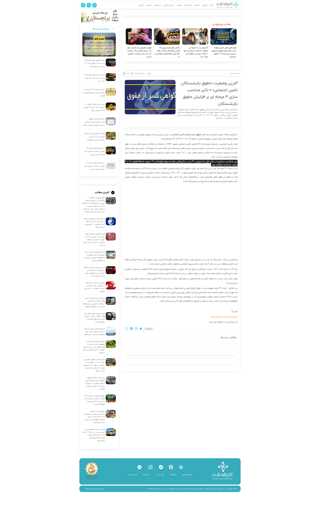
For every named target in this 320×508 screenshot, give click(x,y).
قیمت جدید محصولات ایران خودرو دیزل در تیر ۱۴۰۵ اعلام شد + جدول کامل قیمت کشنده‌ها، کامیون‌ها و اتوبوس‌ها (94, 435)
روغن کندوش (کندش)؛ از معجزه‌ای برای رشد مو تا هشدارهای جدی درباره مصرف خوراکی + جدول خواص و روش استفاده (94, 347)
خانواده (197, 5)
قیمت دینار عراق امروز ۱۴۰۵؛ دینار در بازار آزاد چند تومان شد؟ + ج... (94, 78)
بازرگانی (141, 5)
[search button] (88, 5)
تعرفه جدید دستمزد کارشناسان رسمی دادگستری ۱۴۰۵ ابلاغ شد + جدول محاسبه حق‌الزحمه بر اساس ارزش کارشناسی (95, 417)
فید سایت (160, 474)
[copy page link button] (128, 73)
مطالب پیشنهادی (222, 24)
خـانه (211, 5)
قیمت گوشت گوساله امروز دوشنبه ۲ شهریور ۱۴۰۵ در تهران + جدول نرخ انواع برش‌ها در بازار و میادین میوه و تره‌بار (94, 239)
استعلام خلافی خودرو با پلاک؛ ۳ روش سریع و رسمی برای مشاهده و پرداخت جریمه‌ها (94, 332)
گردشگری (157, 5)
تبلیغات (173, 474)
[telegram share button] (131, 329)
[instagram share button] (136, 329)
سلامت (179, 5)
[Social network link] (181, 467)
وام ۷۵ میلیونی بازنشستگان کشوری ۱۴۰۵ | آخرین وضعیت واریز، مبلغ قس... (94, 136)
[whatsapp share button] (126, 329)
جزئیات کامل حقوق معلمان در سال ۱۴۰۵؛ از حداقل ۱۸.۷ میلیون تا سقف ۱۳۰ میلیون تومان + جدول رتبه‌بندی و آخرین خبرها (94, 365)
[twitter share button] (141, 329)
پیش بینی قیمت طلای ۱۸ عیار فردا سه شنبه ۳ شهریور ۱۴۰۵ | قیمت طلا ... (94, 107)
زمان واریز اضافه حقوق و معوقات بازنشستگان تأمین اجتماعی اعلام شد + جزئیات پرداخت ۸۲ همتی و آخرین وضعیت (95, 383)
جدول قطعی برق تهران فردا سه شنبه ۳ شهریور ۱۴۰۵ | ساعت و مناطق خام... (94, 63)
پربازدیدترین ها (101, 28)
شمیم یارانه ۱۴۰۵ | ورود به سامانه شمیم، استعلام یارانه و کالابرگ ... (94, 92)
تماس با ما (133, 474)
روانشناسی (188, 5)
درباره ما (146, 474)
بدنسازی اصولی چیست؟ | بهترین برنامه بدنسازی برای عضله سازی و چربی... (94, 151)
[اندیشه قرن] (227, 5)
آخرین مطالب (102, 192)
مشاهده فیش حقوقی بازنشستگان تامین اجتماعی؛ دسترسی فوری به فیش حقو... (94, 122)
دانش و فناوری (168, 5)
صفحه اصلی (235, 73)
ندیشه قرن (207, 134)
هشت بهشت (89, 489)
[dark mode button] (94, 5)
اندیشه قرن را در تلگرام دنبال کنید (223, 322)
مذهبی (149, 5)
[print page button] (124, 73)
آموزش (204, 5)
